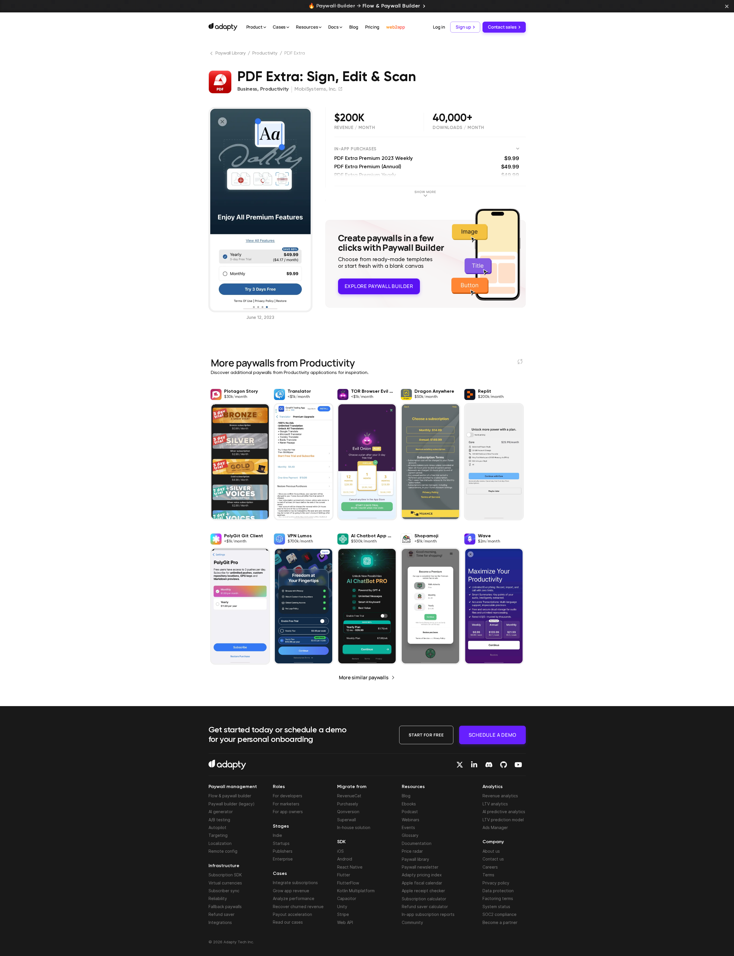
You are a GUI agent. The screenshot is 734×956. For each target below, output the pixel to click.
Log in (439, 27)
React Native (350, 867)
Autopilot (217, 827)
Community (412, 922)
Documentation (416, 843)
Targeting (218, 835)
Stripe (343, 914)
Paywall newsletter (420, 867)
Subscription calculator (424, 898)
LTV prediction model (503, 819)
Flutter (343, 874)
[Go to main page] (223, 27)
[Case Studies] (288, 27)
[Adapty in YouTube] (518, 764)
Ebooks (409, 803)
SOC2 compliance (500, 914)
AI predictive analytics (504, 811)
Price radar (412, 851)
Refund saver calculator (425, 906)
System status (496, 906)
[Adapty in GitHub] (503, 764)
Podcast (410, 811)
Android (344, 858)
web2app (395, 27)
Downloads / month (458, 128)
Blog (353, 27)
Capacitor (346, 898)
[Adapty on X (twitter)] (460, 764)
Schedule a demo (492, 735)
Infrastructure (224, 866)
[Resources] (320, 27)
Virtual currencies (225, 882)
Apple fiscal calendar (422, 882)
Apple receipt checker (423, 890)
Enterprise (283, 858)
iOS (340, 851)
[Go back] (212, 54)
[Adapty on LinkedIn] (474, 764)
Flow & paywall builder (230, 795)
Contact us (493, 858)
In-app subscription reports (428, 914)
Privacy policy (496, 882)
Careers (490, 867)
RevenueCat (349, 795)
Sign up (463, 27)
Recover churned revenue (298, 906)
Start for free (426, 735)
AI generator (221, 811)
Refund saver (221, 914)
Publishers (282, 851)
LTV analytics (495, 803)
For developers (287, 795)
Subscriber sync (224, 890)
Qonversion (348, 811)
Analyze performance (293, 898)
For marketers (286, 803)
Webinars (410, 819)
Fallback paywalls (225, 906)
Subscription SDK (225, 874)
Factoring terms (498, 898)
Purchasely (347, 803)
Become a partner (500, 922)
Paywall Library (230, 53)
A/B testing (219, 819)
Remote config (223, 851)
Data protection (498, 890)
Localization (220, 843)
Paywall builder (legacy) (232, 803)
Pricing (372, 27)
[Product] (264, 27)
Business (247, 89)
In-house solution (353, 827)
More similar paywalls (363, 677)
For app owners (288, 811)
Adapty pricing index (422, 874)
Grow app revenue (291, 890)
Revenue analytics (500, 795)
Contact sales (502, 27)
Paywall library (415, 859)
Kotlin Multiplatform (356, 890)
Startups (281, 843)
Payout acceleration (292, 914)
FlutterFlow (348, 882)
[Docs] (341, 27)
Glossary (410, 835)
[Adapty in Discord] (488, 764)
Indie (277, 835)
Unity (342, 906)
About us (491, 851)
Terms (488, 874)
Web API (345, 922)
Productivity (264, 53)
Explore (379, 286)
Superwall (346, 819)
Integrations (220, 922)
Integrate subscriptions (295, 882)
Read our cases (288, 922)
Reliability (218, 898)
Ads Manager (495, 827)
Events (408, 827)
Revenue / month (354, 128)
